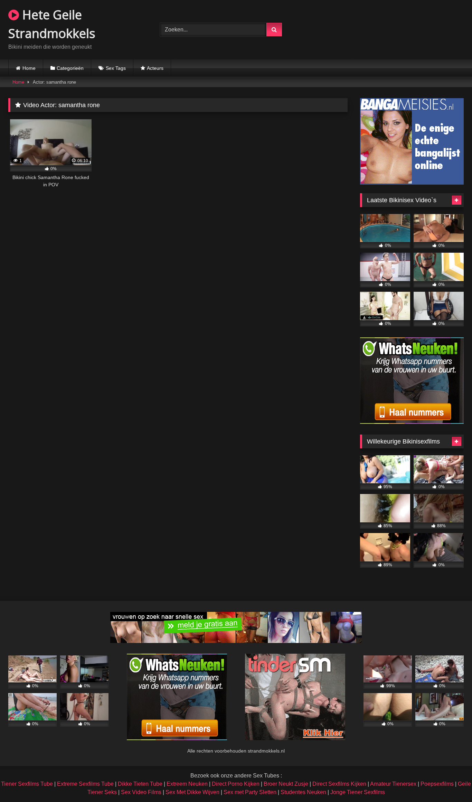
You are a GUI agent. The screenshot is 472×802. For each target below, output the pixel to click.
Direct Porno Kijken (235, 784)
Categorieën (70, 68)
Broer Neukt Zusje (286, 784)
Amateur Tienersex (393, 784)
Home (29, 68)
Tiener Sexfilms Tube (27, 784)
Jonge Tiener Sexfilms (357, 792)
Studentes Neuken (303, 792)
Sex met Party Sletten (250, 792)
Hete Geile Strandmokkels (51, 24)
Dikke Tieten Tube (140, 784)
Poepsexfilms (437, 784)
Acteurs (155, 68)
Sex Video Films (141, 792)
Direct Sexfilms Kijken (339, 784)
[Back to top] (450, 781)
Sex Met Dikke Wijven (192, 792)
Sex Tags (116, 68)
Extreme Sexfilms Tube (85, 784)
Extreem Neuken (187, 784)
